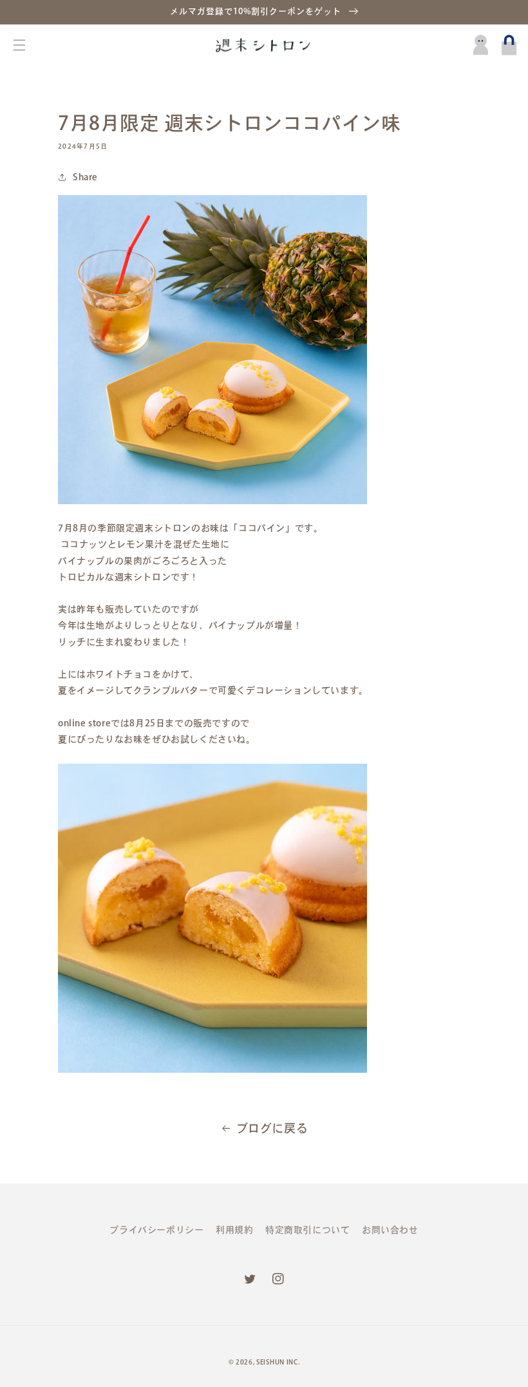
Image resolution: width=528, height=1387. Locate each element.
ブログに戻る (272, 1128)
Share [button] (85, 177)
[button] (19, 45)
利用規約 (234, 1229)
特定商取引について (307, 1229)
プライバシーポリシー (156, 1229)
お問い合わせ (390, 1229)
